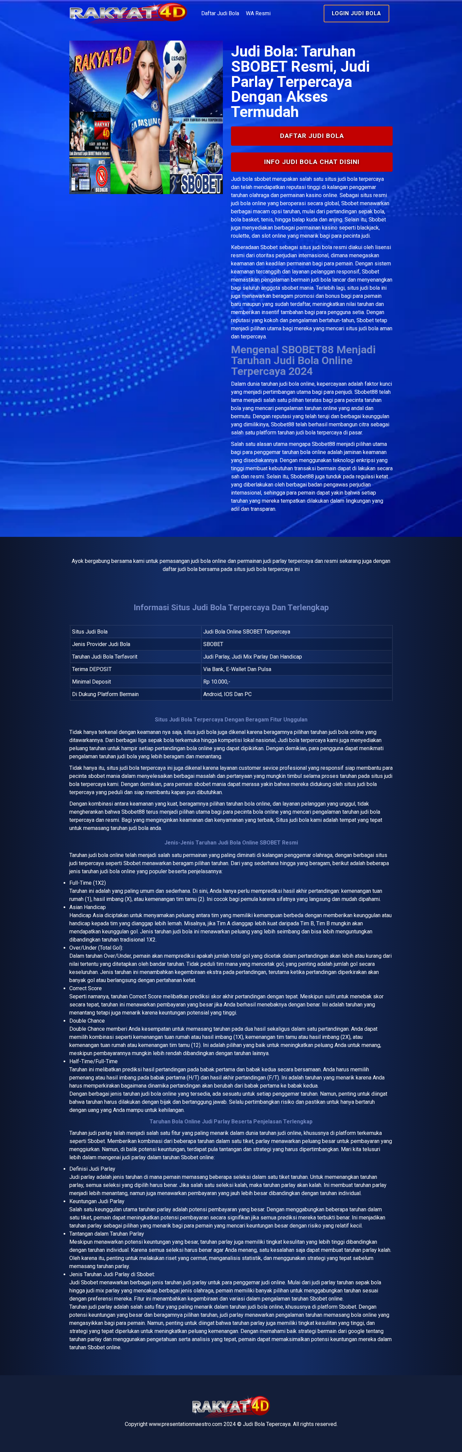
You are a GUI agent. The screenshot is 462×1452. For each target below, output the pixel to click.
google (356, 1331)
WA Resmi (258, 13)
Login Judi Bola (356, 13)
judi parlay (100, 1133)
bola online (111, 855)
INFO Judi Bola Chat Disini (312, 162)
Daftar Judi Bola (220, 13)
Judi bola (242, 179)
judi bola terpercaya (143, 768)
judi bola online (297, 384)
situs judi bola (315, 247)
